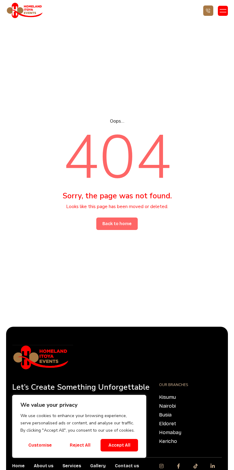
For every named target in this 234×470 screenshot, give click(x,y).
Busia (165, 415)
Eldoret (167, 423)
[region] (79, 426)
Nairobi (167, 406)
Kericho (168, 441)
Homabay (170, 432)
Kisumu (167, 397)
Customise (40, 445)
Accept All (119, 445)
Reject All (80, 445)
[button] (223, 11)
